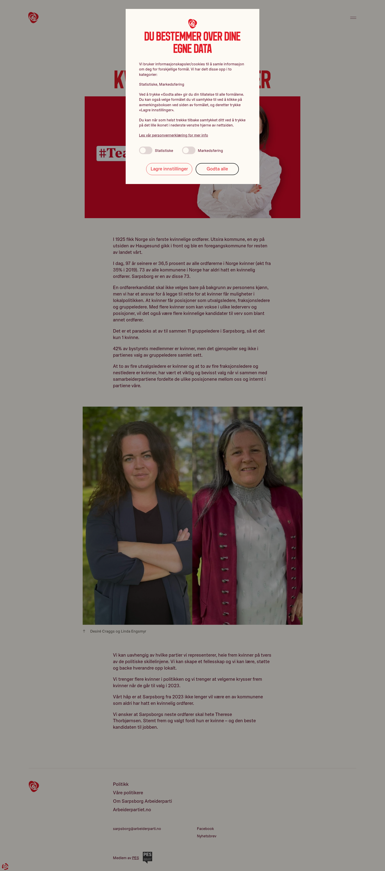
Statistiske (164, 150)
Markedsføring (210, 150)
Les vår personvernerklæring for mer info (173, 135)
